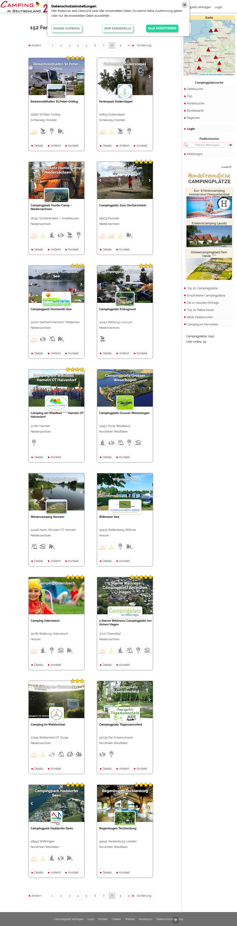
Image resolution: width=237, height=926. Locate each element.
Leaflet (202, 74)
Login (218, 7)
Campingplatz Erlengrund (125, 271)
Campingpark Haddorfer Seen (57, 793)
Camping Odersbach (56, 583)
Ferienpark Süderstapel (125, 64)
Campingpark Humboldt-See (56, 273)
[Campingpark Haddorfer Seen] (200, 59)
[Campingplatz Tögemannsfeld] (199, 68)
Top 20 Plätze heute (200, 310)
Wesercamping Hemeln (56, 479)
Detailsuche (195, 89)
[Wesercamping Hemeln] (219, 70)
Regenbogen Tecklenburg (125, 791)
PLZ (149, 58)
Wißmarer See (125, 479)
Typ (189, 96)
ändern (36, 45)
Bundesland (195, 110)
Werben (130, 919)
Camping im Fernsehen (202, 324)
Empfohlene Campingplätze (206, 295)
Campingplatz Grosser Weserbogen (125, 377)
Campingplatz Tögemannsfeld (125, 689)
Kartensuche (195, 103)
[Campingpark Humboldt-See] (219, 63)
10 (129, 45)
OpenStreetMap (216, 74)
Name (147, 52)
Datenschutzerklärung (169, 919)
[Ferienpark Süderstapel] (216, 30)
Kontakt (73, 145)
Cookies (116, 919)
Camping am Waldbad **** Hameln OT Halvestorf (56, 377)
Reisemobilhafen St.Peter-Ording (56, 66)
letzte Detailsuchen (200, 317)
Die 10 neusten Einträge (203, 302)
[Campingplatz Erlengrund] (216, 57)
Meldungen (195, 154)
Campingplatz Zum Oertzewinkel (125, 170)
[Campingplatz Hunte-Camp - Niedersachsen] (208, 50)
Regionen (193, 118)
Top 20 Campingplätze (202, 288)
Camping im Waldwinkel (56, 687)
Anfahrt (56, 145)
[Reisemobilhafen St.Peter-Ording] (211, 30)
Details (38, 145)
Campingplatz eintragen (194, 7)
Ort (150, 65)
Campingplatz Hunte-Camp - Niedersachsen (56, 170)
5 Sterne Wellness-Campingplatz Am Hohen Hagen (125, 587)
